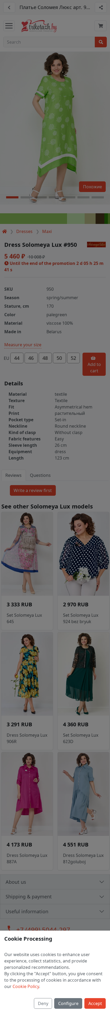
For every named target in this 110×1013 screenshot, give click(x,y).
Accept (95, 1003)
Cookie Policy (26, 986)
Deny (43, 1003)
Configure (68, 1003)
